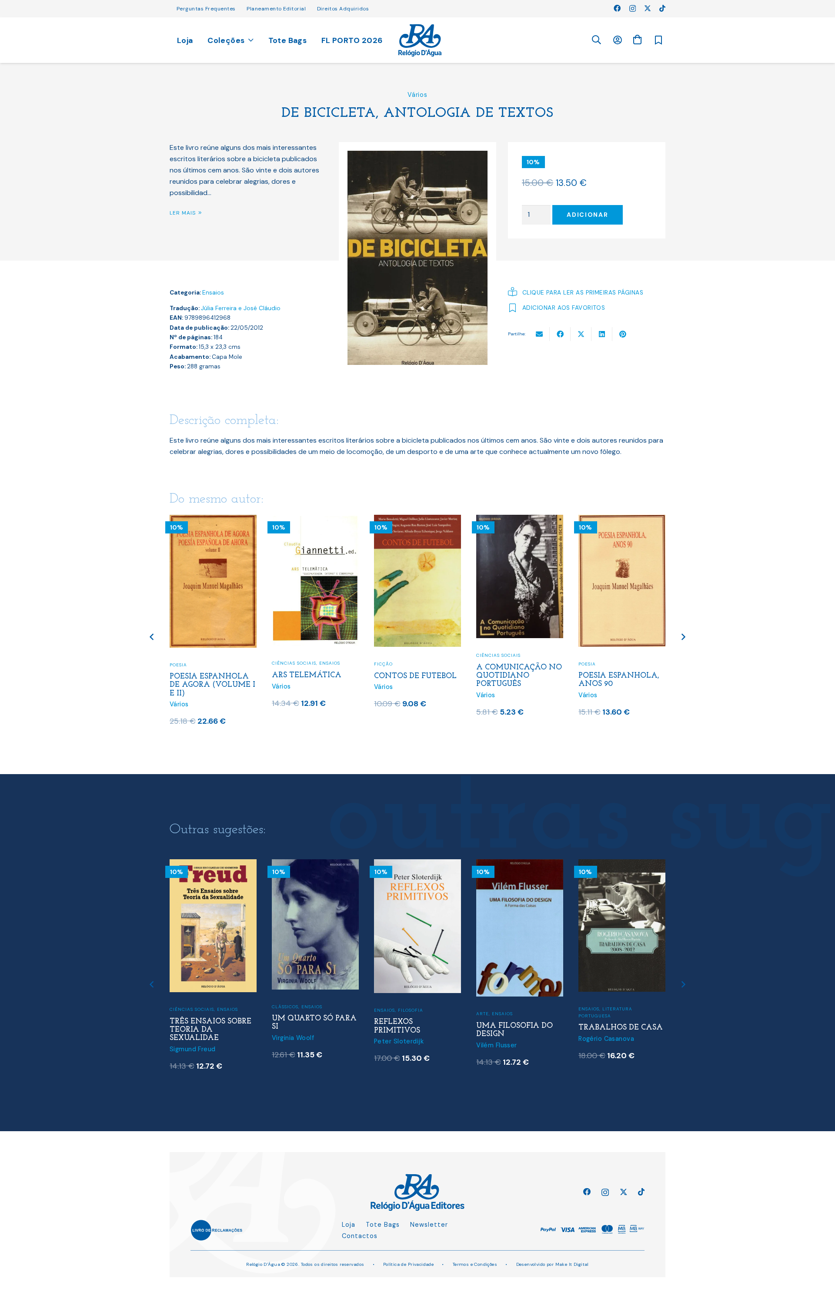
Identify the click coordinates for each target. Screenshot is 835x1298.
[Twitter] (647, 8)
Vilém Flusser (496, 1045)
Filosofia (410, 1010)
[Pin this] (622, 334)
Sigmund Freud (193, 1049)
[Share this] (560, 334)
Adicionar (587, 215)
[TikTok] (662, 8)
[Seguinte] (683, 637)
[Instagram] (632, 9)
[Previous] (152, 637)
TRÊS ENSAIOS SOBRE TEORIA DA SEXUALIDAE (210, 1030)
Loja (348, 1224)
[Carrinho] (637, 40)
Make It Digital (572, 1264)
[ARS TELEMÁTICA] (315, 520)
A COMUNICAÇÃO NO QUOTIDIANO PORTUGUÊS (519, 676)
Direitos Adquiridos (343, 8)
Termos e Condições (475, 1264)
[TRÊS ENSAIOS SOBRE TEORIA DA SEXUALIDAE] (213, 864)
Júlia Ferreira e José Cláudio (241, 308)
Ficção (383, 664)
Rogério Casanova (606, 1039)
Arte (482, 1014)
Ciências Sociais (294, 663)
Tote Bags (383, 1224)
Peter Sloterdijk (399, 1041)
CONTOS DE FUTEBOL (415, 676)
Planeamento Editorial (276, 8)
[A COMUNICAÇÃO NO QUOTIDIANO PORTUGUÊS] (519, 520)
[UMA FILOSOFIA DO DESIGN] (519, 864)
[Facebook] (617, 8)
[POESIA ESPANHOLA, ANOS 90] (621, 520)
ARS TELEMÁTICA (306, 675)
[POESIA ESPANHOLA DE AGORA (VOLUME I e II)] (213, 520)
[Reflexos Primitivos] (417, 864)
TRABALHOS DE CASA (620, 1027)
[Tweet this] (581, 334)
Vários (417, 95)
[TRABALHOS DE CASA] (621, 864)
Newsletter (429, 1224)
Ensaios (213, 292)
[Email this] (539, 334)
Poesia (178, 665)
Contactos (359, 1236)
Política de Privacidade (408, 1264)
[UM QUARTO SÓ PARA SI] (315, 864)
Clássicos (285, 1007)
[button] (596, 40)
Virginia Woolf (293, 1038)
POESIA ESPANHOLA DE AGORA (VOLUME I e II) (212, 685)
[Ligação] (419, 40)
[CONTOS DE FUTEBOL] (417, 520)
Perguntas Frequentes (206, 8)
